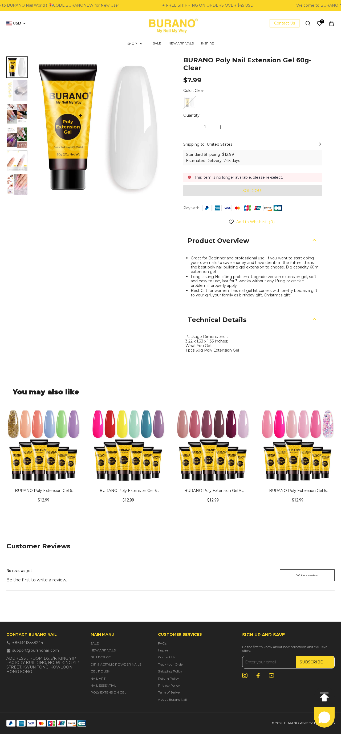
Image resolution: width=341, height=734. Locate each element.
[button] (17, 67)
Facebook (258, 675)
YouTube (271, 675)
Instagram (245, 675)
